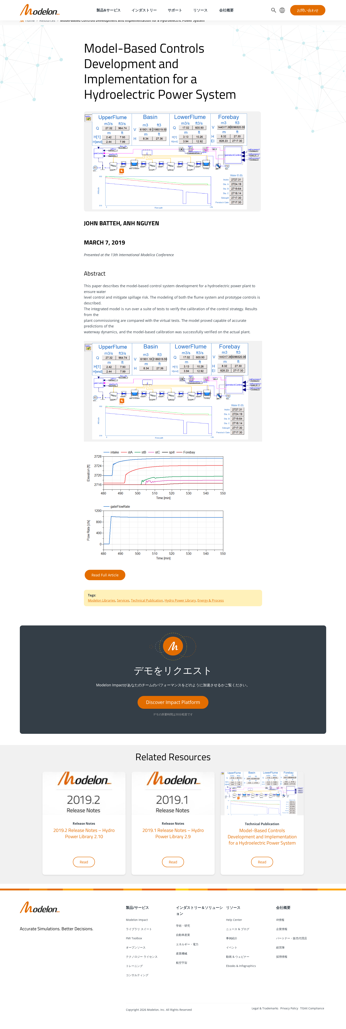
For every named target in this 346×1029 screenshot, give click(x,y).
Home (30, 20)
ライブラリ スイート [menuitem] (139, 929)
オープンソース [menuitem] (136, 947)
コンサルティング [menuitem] (137, 975)
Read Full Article (105, 575)
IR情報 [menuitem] (280, 920)
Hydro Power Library (180, 600)
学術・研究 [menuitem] (183, 925)
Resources (47, 20)
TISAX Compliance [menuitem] (312, 1008)
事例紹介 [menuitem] (231, 938)
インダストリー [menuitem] (144, 10)
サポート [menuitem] (175, 10)
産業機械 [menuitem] (181, 953)
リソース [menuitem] (200, 10)
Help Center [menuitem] (234, 920)
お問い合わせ (308, 10)
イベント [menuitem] (231, 947)
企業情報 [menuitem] (281, 929)
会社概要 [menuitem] (226, 10)
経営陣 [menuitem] (280, 947)
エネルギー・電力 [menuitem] (187, 944)
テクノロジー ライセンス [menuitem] (142, 957)
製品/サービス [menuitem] (137, 907)
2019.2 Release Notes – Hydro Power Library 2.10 (84, 833)
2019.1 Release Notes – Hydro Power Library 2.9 (173, 833)
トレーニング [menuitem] (134, 966)
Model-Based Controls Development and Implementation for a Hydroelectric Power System (262, 836)
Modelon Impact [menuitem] (137, 920)
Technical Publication (147, 600)
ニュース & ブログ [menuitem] (237, 929)
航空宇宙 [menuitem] (181, 963)
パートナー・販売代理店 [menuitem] (291, 938)
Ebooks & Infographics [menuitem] (241, 966)
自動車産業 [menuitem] (183, 935)
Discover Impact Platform (173, 702)
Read (84, 862)
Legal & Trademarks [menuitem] (265, 1008)
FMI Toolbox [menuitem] (134, 938)
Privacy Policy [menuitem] (289, 1008)
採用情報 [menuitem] (281, 957)
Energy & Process (210, 600)
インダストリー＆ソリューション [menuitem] (199, 910)
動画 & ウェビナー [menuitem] (237, 957)
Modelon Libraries (101, 600)
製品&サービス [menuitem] (108, 10)
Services (123, 600)
